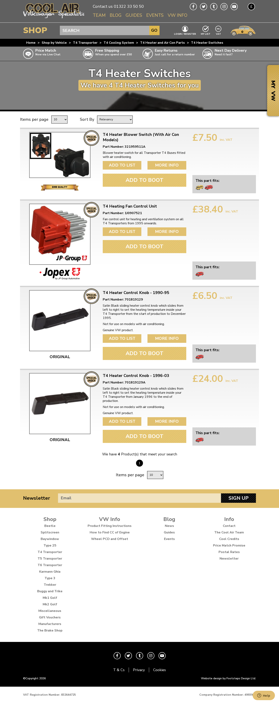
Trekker (50, 584)
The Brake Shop (49, 630)
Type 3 (50, 578)
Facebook (193, 6)
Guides (134, 15)
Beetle (50, 526)
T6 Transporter (50, 565)
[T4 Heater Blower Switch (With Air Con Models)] (60, 155)
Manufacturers (49, 624)
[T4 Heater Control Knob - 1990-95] (60, 320)
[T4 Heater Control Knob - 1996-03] (60, 403)
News (169, 526)
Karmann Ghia (49, 571)
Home (31, 42)
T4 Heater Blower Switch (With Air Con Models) (141, 137)
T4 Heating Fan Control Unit (130, 206)
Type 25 (50, 545)
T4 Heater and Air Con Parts (162, 42)
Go (154, 30)
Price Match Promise (229, 545)
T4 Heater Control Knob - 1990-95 (136, 292)
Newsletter (36, 498)
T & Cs (119, 669)
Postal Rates (229, 552)
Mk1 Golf (50, 598)
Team (99, 15)
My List (205, 33)
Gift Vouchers (50, 617)
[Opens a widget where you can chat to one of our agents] (263, 696)
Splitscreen (50, 532)
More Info (167, 165)
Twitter (203, 6)
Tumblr (213, 6)
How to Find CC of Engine (110, 532)
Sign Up (239, 498)
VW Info (177, 15)
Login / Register (185, 33)
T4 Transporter (85, 42)
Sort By (87, 119)
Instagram (224, 6)
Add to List (122, 165)
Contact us (103, 6)
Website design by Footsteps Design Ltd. (228, 678)
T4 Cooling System (119, 42)
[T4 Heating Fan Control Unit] (60, 234)
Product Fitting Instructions (110, 526)
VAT (218, 33)
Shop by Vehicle (54, 42)
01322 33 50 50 (129, 6)
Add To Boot (144, 180)
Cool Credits (229, 539)
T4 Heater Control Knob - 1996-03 (136, 375)
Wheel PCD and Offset (109, 539)
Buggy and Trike (49, 591)
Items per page (34, 119)
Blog (116, 15)
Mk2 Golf (50, 604)
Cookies (159, 669)
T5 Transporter (50, 558)
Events (155, 15)
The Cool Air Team (229, 532)
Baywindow (50, 539)
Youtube (234, 6)
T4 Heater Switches (207, 42)
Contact (229, 526)
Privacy (139, 669)
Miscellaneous (49, 611)
